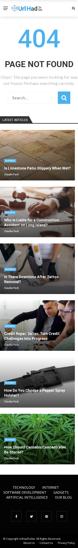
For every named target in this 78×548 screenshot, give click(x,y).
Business (10, 160)
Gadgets (61, 492)
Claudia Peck (11, 174)
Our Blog (63, 497)
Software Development (24, 492)
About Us (29, 543)
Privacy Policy (66, 543)
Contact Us (46, 543)
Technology (24, 487)
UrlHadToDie (27, 539)
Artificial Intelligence (27, 497)
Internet (50, 487)
